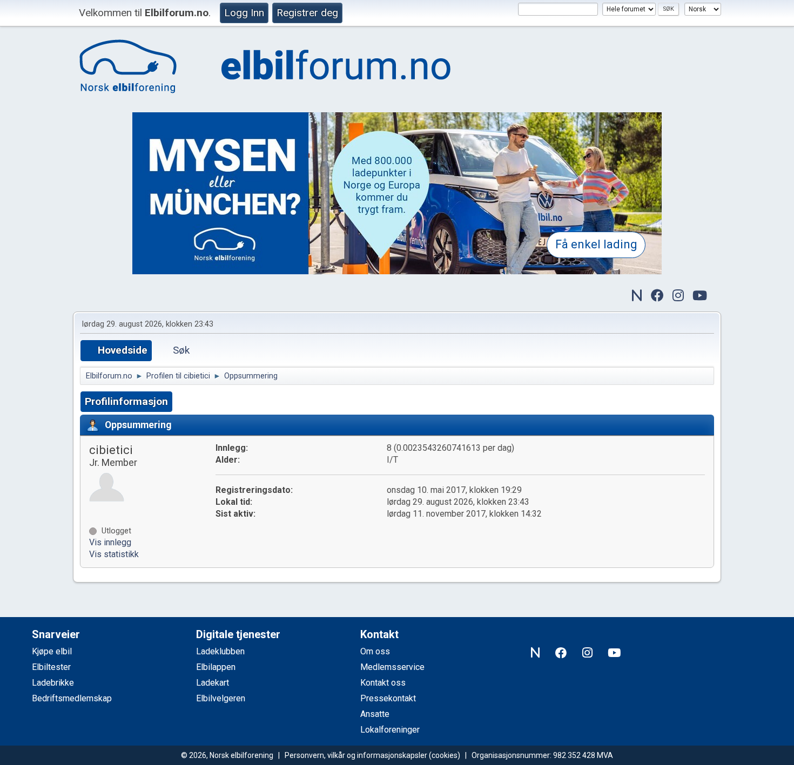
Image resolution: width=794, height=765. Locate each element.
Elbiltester (51, 667)
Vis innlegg (110, 542)
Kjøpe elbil (52, 651)
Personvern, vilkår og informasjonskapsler (356, 755)
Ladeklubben (220, 651)
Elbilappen (215, 667)
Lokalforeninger (390, 730)
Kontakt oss (383, 683)
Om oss (375, 651)
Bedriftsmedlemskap (72, 698)
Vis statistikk (114, 554)
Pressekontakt (388, 698)
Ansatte (374, 714)
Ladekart (212, 683)
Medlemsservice (392, 667)
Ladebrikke (53, 683)
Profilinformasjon (126, 401)
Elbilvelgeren (220, 698)
